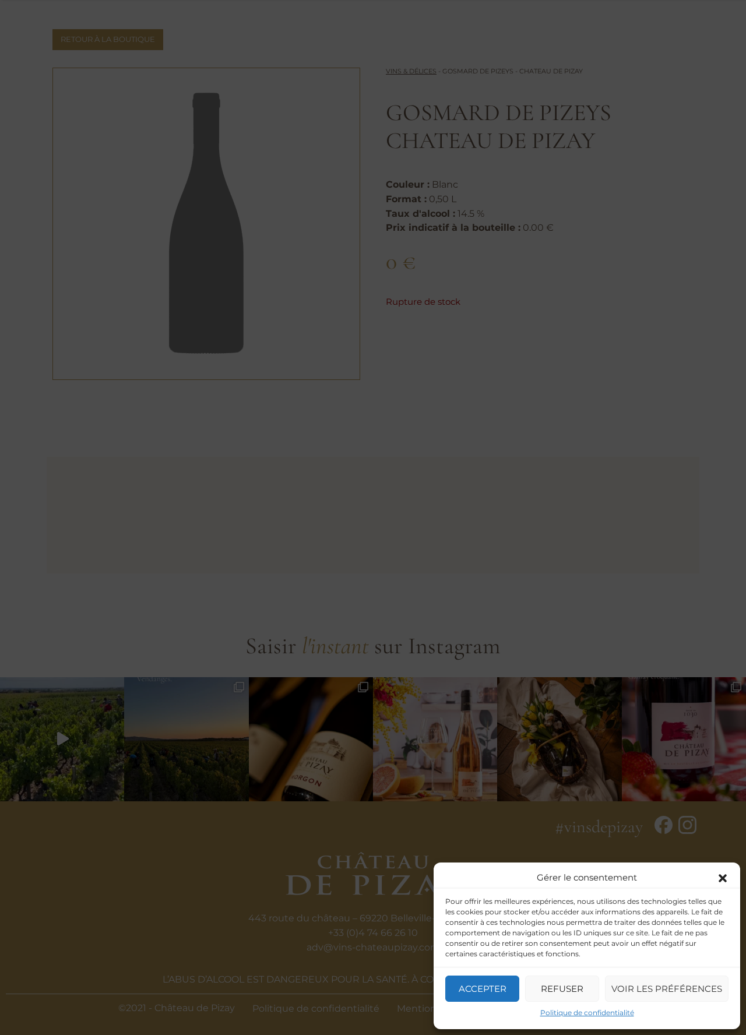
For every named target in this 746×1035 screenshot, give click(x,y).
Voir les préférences (666, 988)
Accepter (482, 988)
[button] (723, 877)
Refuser (562, 988)
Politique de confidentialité (587, 1012)
